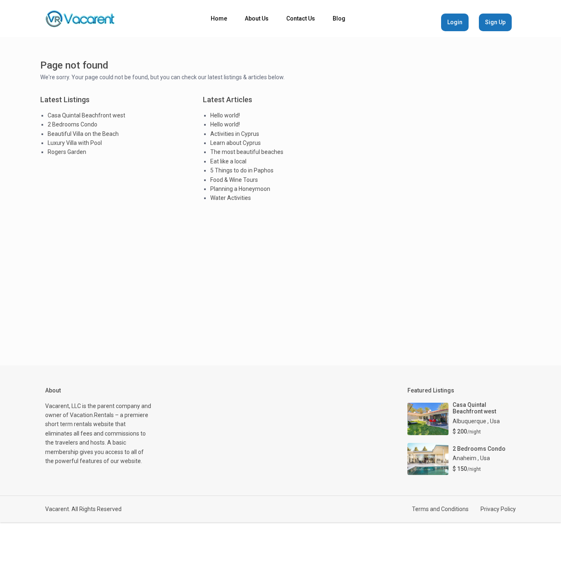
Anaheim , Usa (471, 458)
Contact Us (300, 18)
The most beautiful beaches (246, 152)
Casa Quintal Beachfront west (86, 115)
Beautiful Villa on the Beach (83, 134)
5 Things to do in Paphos (242, 170)
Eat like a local (228, 161)
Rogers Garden (67, 152)
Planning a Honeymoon (240, 189)
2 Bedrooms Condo (72, 124)
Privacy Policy (498, 509)
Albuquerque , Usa (476, 421)
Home (219, 18)
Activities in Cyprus (234, 134)
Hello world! (225, 115)
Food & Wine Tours (234, 180)
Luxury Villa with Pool (75, 143)
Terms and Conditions (440, 509)
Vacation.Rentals (92, 415)
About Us (257, 18)
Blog (339, 18)
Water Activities (230, 198)
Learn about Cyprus (235, 143)
